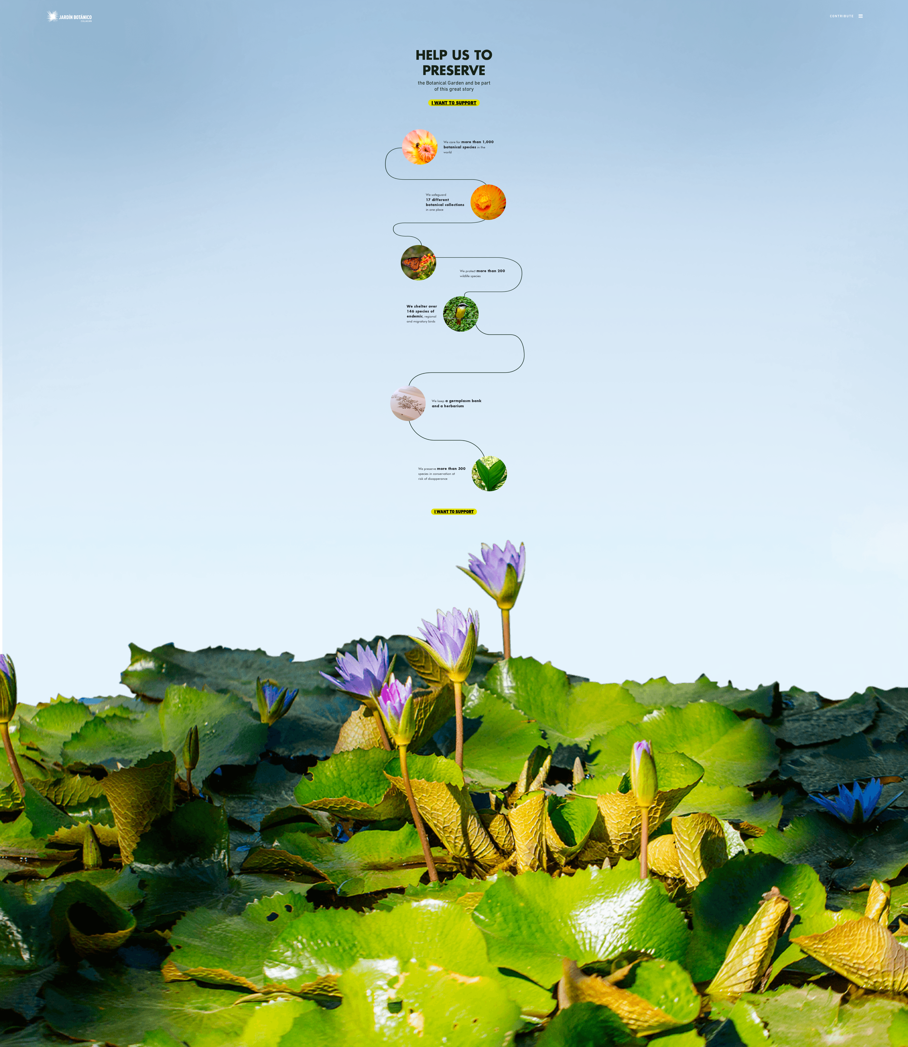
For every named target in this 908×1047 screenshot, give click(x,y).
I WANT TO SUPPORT (454, 103)
